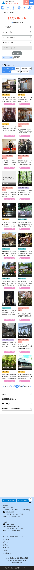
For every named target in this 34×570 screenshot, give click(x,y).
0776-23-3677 (10, 512)
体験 (19, 9)
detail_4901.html (25, 185)
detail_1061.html (9, 122)
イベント (24, 9)
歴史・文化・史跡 (7, 57)
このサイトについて (9, 550)
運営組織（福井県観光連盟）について (14, 536)
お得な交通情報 (26, 2)
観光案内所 (6, 539)
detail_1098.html (25, 275)
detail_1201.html (25, 122)
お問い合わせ (23, 500)
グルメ (30, 9)
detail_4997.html (25, 245)
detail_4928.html (9, 185)
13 (13, 386)
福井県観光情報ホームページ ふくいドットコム (10, 2)
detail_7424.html (9, 368)
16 (25, 386)
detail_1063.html (25, 368)
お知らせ (5, 545)
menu (31, 3)
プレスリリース (7, 542)
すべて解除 (16, 57)
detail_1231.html (9, 154)
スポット (13, 9)
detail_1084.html (9, 306)
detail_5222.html (9, 338)
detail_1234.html (25, 91)
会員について (7, 547)
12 (9, 386)
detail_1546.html (9, 275)
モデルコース (8, 9)
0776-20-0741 (10, 524)
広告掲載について (8, 553)
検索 (18, 53)
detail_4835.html (25, 306)
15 (21, 386)
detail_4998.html (9, 245)
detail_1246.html (9, 91)
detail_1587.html (9, 216)
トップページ (5, 12)
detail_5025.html (25, 154)
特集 (3, 9)
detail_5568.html (25, 338)
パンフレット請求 (9, 500)
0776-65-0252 (10, 507)
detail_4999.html (25, 216)
